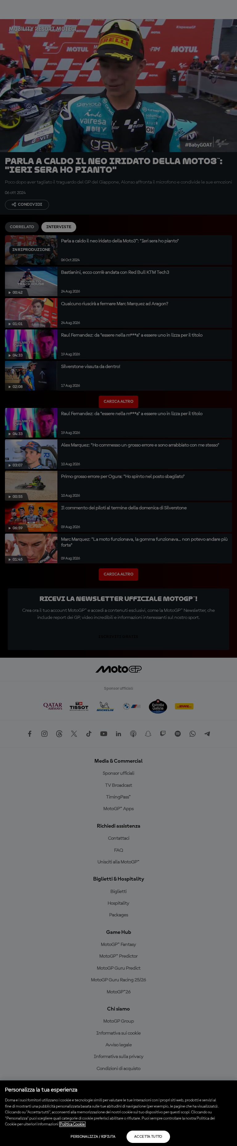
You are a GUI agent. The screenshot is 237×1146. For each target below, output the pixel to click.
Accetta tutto (148, 1137)
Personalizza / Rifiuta (93, 1137)
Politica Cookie (72, 1124)
